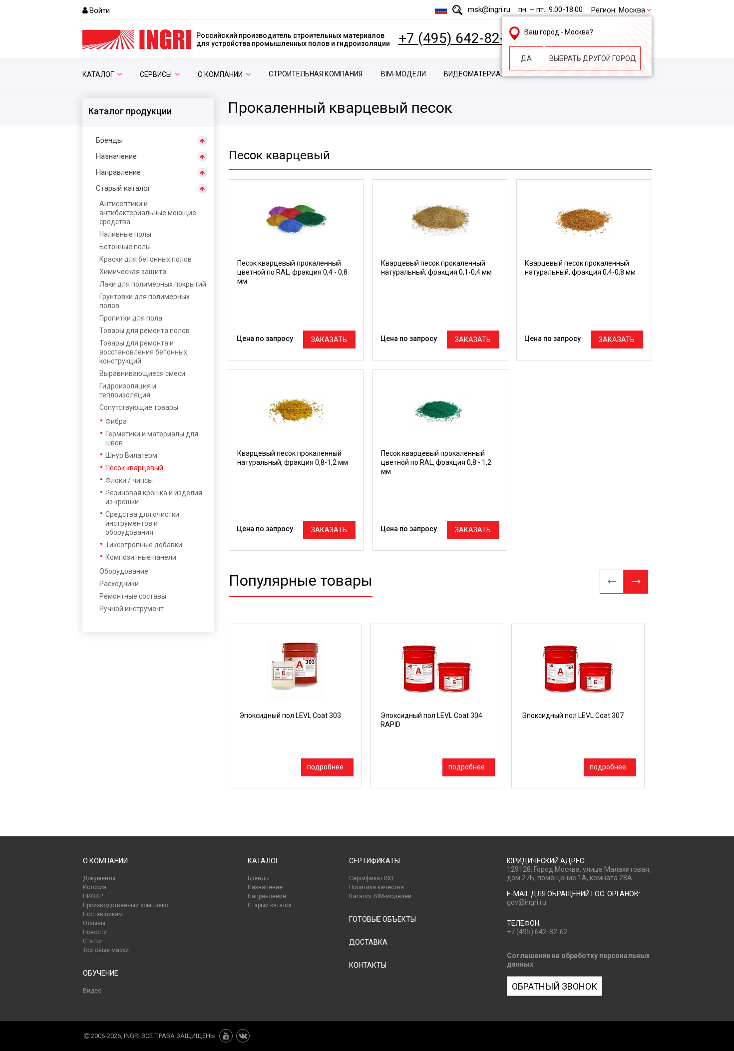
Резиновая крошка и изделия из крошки (153, 497)
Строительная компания (316, 74)
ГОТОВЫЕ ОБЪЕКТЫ (382, 919)
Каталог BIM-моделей (380, 896)
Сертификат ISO (371, 878)
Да (526, 58)
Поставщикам (103, 914)
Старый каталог (123, 188)
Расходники (119, 584)
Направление (118, 172)
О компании (220, 74)
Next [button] (636, 582)
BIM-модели (403, 74)
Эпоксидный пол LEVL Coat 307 (573, 715)
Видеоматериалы (477, 74)
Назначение (116, 156)
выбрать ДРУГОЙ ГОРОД (592, 58)
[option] (295, 706)
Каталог (98, 74)
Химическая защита (132, 272)
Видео (92, 990)
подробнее (325, 767)
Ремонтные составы (132, 596)
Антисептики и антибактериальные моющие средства (147, 213)
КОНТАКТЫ (367, 965)
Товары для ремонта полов (144, 331)
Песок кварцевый (134, 468)
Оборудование (123, 571)
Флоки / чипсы (129, 480)
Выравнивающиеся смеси (142, 373)
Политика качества (376, 887)
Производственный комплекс (125, 905)
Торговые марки (106, 950)
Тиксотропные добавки (143, 545)
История (94, 887)
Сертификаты (374, 861)
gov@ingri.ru (526, 902)
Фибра (116, 421)
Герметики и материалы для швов (151, 438)
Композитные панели (140, 557)
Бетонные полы (125, 247)
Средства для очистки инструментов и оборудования (142, 523)
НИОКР (93, 896)
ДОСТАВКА (368, 942)
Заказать (329, 340)
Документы (99, 878)
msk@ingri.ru (489, 9)
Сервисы (156, 74)
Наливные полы (125, 234)
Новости (95, 932)
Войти (99, 10)
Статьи (92, 941)
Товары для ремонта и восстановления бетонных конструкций (143, 352)
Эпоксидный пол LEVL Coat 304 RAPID (431, 719)
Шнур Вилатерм (131, 455)
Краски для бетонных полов (145, 259)
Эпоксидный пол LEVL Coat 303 (290, 715)
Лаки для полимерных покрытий (152, 284)
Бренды (109, 140)
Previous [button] (612, 582)
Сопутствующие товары (138, 407)
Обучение (100, 973)
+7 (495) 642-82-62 (459, 38)
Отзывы (94, 923)
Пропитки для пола (130, 318)
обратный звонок (554, 986)
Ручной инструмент (131, 609)
